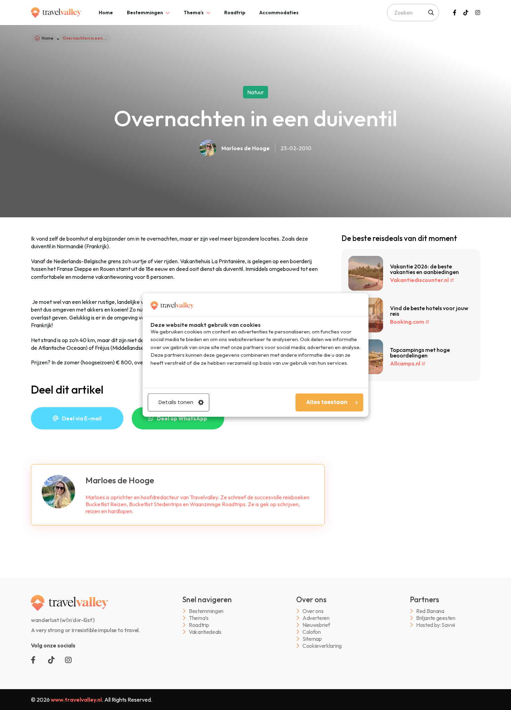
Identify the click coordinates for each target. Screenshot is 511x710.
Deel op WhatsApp (182, 418)
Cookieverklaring (322, 646)
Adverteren (316, 618)
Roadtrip (234, 12)
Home (106, 12)
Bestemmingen (145, 12)
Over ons (312, 611)
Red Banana (430, 611)
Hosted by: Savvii (435, 625)
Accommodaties (279, 12)
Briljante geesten (435, 618)
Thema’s (194, 12)
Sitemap (312, 639)
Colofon (311, 632)
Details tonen (176, 402)
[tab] (106, 12)
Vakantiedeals (205, 632)
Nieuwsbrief (316, 625)
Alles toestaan (326, 402)
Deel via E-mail (82, 418)
